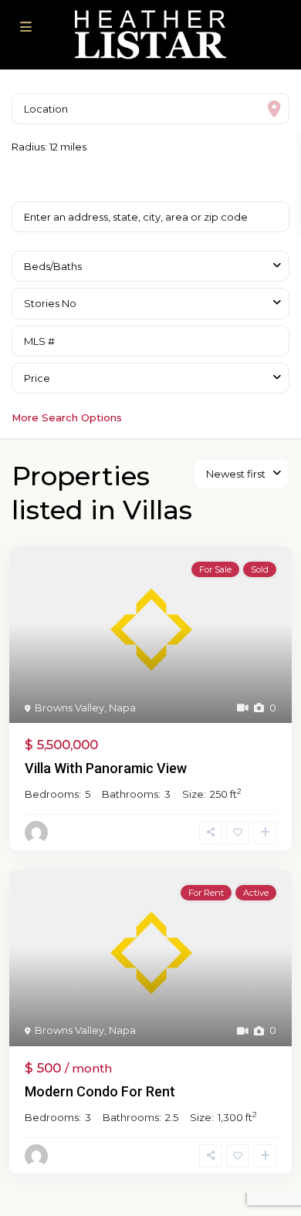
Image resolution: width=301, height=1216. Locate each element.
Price (37, 378)
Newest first (235, 474)
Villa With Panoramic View (106, 768)
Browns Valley (69, 707)
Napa (122, 707)
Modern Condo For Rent (100, 1091)
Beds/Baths (53, 266)
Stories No (50, 303)
